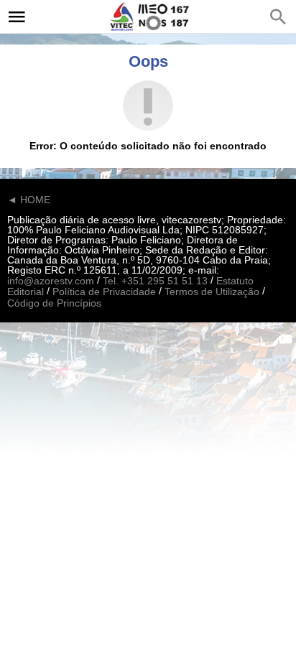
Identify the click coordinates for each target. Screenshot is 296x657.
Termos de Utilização (212, 292)
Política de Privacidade (104, 292)
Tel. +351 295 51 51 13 (155, 280)
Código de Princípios (54, 303)
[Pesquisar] (278, 16)
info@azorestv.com (50, 280)
